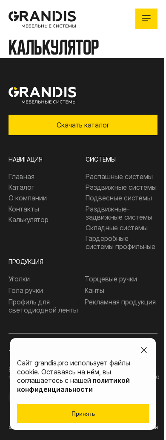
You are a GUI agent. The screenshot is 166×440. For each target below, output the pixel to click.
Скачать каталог (83, 125)
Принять (83, 413)
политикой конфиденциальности (73, 385)
